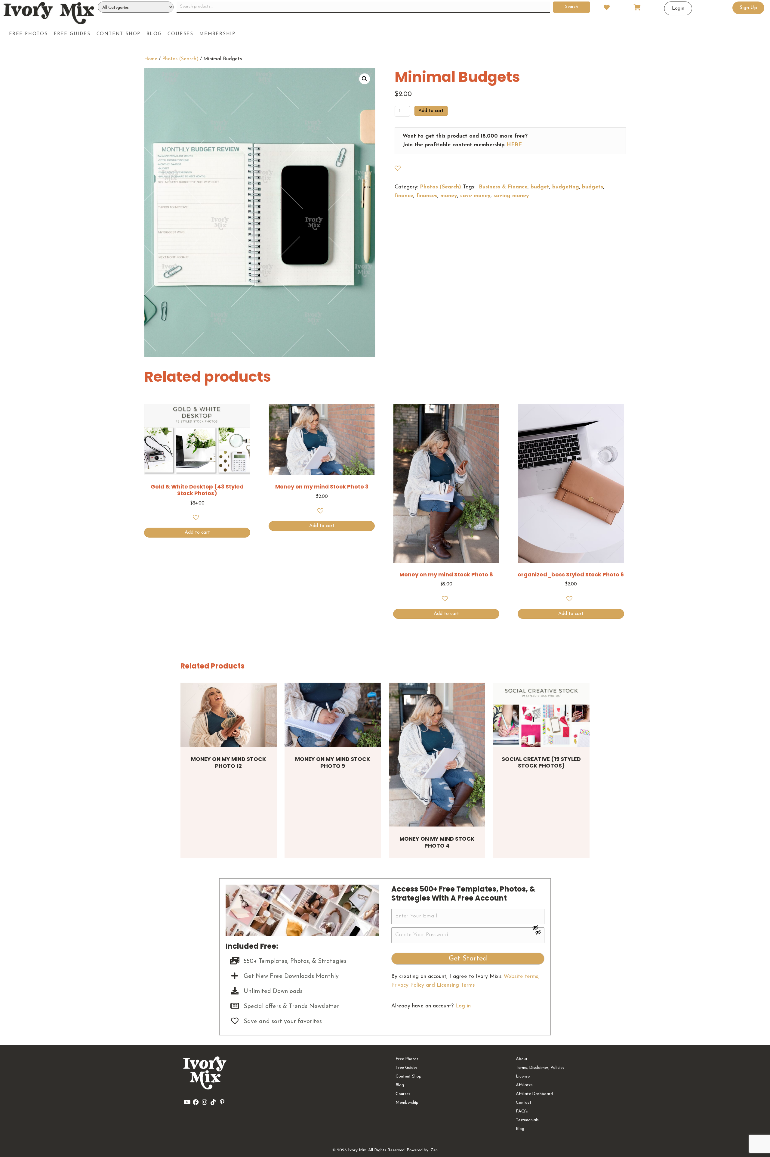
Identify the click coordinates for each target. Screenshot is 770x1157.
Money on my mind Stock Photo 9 (332, 762)
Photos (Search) (180, 59)
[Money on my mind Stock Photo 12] (228, 715)
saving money (511, 196)
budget (540, 187)
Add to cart (431, 110)
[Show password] (538, 927)
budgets (592, 187)
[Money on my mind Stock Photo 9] (333, 715)
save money (475, 196)
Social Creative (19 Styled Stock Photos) (541, 762)
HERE (514, 145)
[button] (364, 78)
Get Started (468, 958)
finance (404, 196)
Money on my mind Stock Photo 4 (436, 842)
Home (150, 59)
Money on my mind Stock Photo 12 (228, 762)
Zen (434, 1150)
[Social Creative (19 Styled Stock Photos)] (541, 715)
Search (571, 7)
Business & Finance (502, 187)
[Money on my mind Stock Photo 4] (437, 755)
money (448, 196)
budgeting (565, 187)
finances (426, 196)
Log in (463, 1006)
